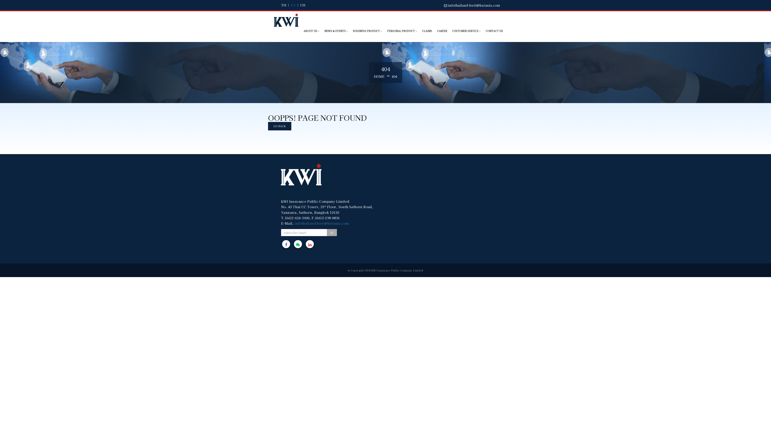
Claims (427, 31)
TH (283, 5)
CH (302, 5)
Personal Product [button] (401, 31)
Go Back (279, 126)
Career (442, 31)
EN (293, 5)
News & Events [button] (335, 31)
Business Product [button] (366, 31)
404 (394, 76)
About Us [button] (311, 31)
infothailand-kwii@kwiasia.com (473, 5)
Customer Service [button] (465, 31)
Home (379, 76)
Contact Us (494, 31)
